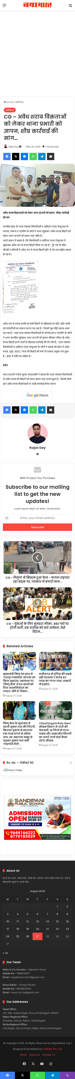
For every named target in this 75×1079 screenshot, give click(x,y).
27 (37, 936)
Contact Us (48, 1054)
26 (27, 936)
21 (47, 928)
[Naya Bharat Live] (37, 5)
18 (17, 928)
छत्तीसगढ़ (19, 102)
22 (57, 928)
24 (7, 936)
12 (27, 921)
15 (57, 921)
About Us (34, 1054)
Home (9, 102)
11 (18, 921)
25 (17, 936)
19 (27, 928)
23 (67, 928)
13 (37, 921)
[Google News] (37, 395)
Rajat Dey (14, 146)
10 (7, 921)
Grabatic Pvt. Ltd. (52, 1048)
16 (67, 921)
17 (8, 928)
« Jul (5, 952)
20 (37, 928)
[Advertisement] (37, 57)
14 (47, 921)
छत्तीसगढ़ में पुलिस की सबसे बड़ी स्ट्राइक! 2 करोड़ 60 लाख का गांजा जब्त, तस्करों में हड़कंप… (55, 679)
